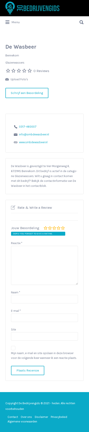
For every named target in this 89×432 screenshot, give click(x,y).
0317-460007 (28, 126)
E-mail (16, 310)
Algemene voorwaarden (22, 421)
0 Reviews (41, 71)
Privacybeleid (59, 417)
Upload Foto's (19, 79)
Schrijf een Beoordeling (27, 93)
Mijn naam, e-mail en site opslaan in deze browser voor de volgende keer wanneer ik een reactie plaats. (44, 356)
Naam (15, 292)
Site (13, 329)
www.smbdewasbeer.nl (33, 142)
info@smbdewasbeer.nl (34, 134)
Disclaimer (41, 417)
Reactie (16, 243)
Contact (13, 417)
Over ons (26, 417)
